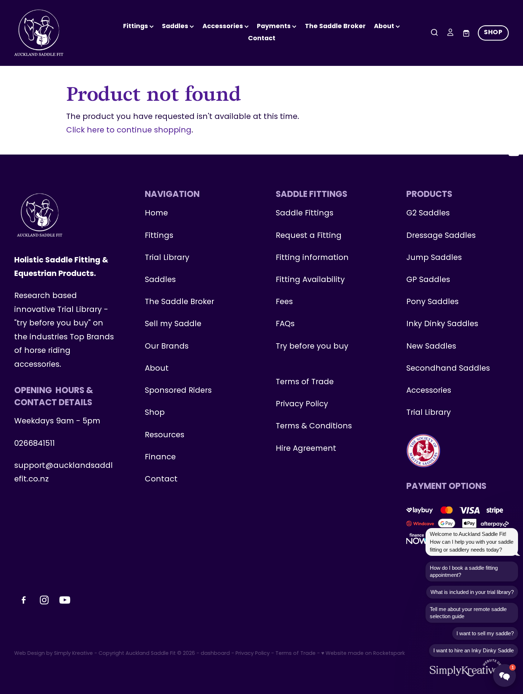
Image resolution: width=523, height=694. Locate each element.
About (385, 26)
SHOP (493, 32)
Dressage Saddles (441, 236)
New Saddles (431, 346)
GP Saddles (428, 280)
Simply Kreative (73, 653)
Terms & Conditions (314, 426)
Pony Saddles (432, 302)
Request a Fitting (309, 236)
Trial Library (167, 258)
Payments (274, 26)
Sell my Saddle (173, 324)
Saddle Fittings (304, 213)
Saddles (176, 26)
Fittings (136, 26)
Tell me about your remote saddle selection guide (468, 612)
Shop (155, 413)
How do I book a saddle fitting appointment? (464, 571)
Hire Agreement (306, 449)
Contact (261, 38)
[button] (504, 675)
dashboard (215, 653)
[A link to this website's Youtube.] (513, 152)
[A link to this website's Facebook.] (513, 115)
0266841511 (34, 444)
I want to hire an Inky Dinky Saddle (473, 650)
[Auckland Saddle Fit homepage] (63, 33)
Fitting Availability (310, 280)
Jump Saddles (434, 258)
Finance (160, 457)
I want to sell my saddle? (485, 633)
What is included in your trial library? (472, 592)
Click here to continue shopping (128, 130)
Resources (164, 435)
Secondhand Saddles (448, 368)
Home (156, 213)
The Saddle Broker (335, 26)
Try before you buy (312, 346)
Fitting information (312, 258)
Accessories (428, 391)
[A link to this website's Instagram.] (513, 133)
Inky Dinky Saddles (442, 324)
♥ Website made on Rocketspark (363, 653)
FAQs (285, 324)
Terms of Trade (305, 382)
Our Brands (167, 346)
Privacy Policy (302, 404)
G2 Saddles (429, 213)
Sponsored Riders (178, 391)
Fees (284, 302)
